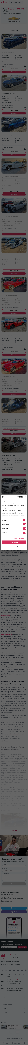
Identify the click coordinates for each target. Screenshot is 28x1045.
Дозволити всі (14, 542)
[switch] (24, 524)
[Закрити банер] (25, 496)
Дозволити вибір (14, 546)
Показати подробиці (19, 538)
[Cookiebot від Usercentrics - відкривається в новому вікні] (17, 497)
